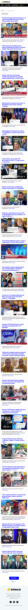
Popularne (18, 593)
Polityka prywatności (13, 598)
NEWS (2, 5)
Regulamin (18, 596)
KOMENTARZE (15, 5)
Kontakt (7, 596)
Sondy (18, 595)
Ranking (9, 595)
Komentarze (12, 593)
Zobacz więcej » (20, 41)
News (8, 593)
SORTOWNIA (7, 5)
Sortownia (14, 595)
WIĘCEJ (21, 5)
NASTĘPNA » (14, 578)
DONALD (2, 10)
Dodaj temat (12, 596)
